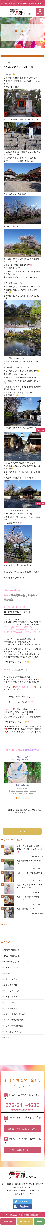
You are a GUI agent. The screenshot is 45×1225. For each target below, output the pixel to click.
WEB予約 (26, 1221)
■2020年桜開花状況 (11, 950)
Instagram (8, 1221)
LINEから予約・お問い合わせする (22, 1128)
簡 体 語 (40, 503)
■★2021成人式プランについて (16, 962)
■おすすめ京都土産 (10, 967)
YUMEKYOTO (14, 1214)
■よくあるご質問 (9, 985)
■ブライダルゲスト (10, 997)
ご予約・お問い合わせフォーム (23, 1150)
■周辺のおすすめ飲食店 (12, 1026)
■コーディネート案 (10, 991)
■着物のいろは (8, 1037)
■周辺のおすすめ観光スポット (15, 1020)
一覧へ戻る (23, 831)
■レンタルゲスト (9, 1008)
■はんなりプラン (9, 979)
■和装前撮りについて (11, 1031)
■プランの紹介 (8, 1002)
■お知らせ (7, 973)
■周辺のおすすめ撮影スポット (15, 1014)
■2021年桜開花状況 (11, 956)
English (40, 430)
